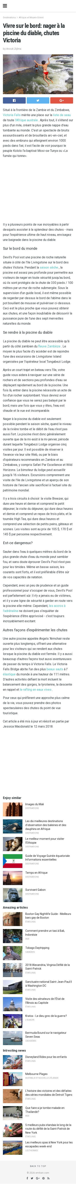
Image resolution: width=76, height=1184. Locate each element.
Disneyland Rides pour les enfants (46, 1056)
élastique (9, 674)
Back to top (38, 1166)
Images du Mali (34, 804)
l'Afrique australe (26, 120)
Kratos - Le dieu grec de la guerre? (46, 1015)
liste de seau (62, 115)
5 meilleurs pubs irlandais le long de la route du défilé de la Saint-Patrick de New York (48, 1128)
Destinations (9, 17)
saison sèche (49, 267)
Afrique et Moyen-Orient (31, 17)
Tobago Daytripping (37, 947)
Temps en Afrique (36, 872)
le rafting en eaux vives (35, 689)
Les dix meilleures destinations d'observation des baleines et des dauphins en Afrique (45, 825)
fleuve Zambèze (49, 346)
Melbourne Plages (36, 1074)
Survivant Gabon (35, 889)
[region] (38, 191)
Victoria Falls (12, 115)
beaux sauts (55, 669)
